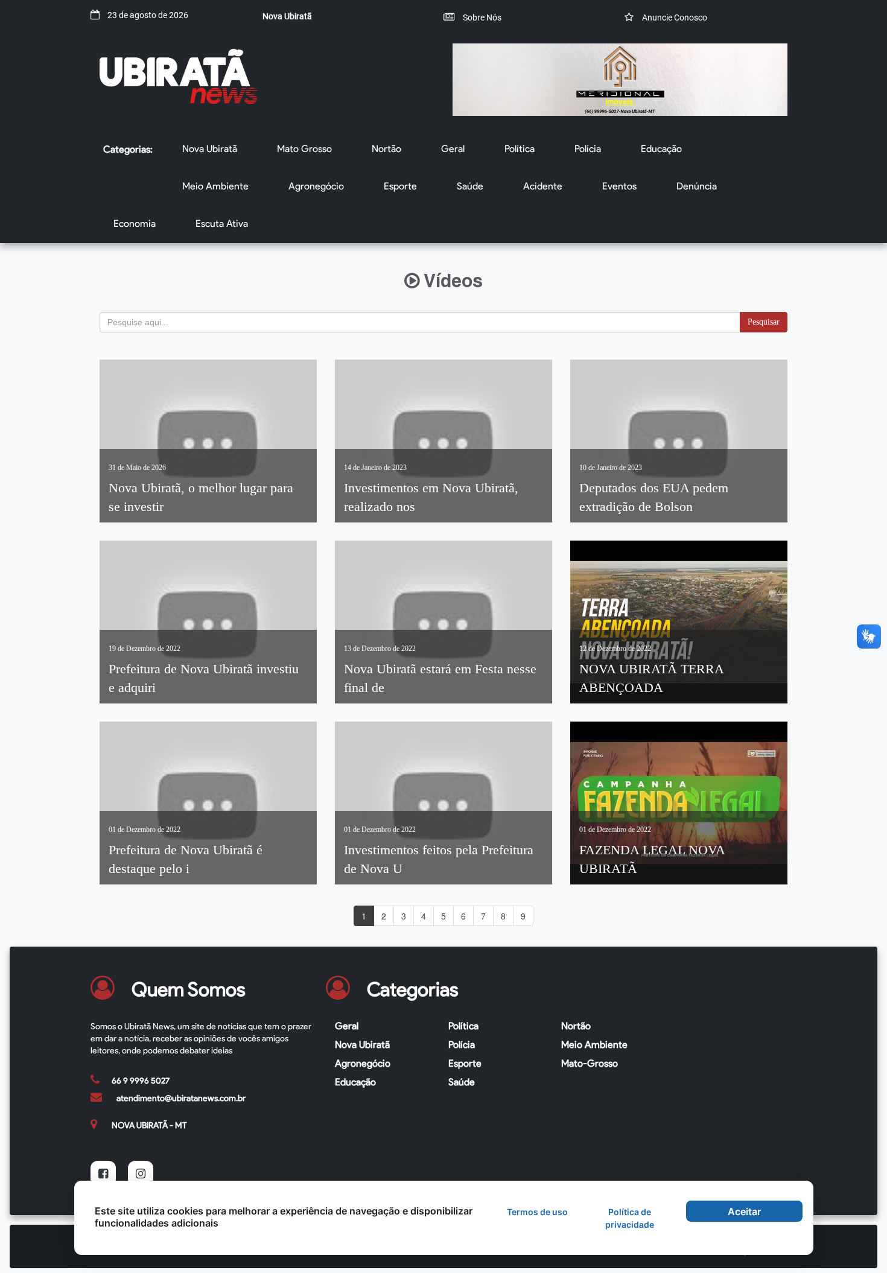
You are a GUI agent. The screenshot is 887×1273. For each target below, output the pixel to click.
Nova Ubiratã (209, 148)
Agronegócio (316, 186)
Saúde (470, 186)
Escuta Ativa (222, 223)
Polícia (587, 148)
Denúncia (696, 186)
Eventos (619, 186)
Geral (453, 148)
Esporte (400, 186)
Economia (134, 223)
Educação (661, 148)
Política (519, 148)
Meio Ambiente (215, 186)
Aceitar (744, 1211)
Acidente (542, 186)
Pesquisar (764, 321)
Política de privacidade (629, 1218)
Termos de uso (537, 1212)
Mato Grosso (304, 148)
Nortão (386, 148)
